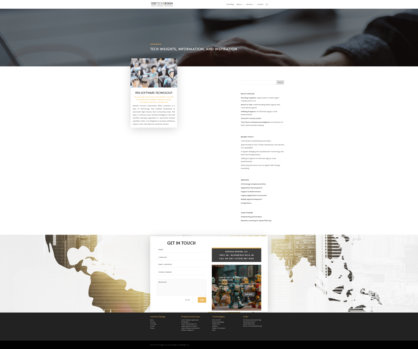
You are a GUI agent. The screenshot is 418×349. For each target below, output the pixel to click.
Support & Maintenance (251, 192)
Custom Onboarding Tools (188, 324)
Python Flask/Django (218, 322)
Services (249, 4)
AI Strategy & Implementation (253, 184)
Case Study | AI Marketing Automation (256, 141)
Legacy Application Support (189, 326)
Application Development (251, 188)
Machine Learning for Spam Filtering (256, 220)
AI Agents (215, 326)
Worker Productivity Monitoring (252, 326)
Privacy (152, 328)
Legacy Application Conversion (254, 195)
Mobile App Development (251, 199)
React (214, 330)
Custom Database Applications (190, 320)
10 (244, 306)
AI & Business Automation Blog (252, 320)
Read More (249, 294)
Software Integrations (187, 330)
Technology (162, 102)
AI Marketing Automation (251, 217)
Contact (260, 4)
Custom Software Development (190, 328)
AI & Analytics (185, 322)
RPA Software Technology (153, 93)
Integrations (246, 203)
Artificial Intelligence (156, 97)
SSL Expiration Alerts (249, 322)
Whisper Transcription (218, 328)
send (202, 300)
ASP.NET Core (216, 324)
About (239, 4)
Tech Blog (230, 4)
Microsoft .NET (216, 320)
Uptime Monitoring (248, 324)
